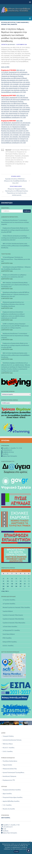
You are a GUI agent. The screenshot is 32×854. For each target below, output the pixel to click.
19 (16, 583)
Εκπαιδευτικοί (5, 24)
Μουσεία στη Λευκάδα (9, 809)
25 (12, 586)
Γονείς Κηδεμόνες (22, 22)
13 (20, 581)
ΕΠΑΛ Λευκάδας (7, 638)
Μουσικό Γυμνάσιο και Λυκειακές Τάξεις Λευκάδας (16, 607)
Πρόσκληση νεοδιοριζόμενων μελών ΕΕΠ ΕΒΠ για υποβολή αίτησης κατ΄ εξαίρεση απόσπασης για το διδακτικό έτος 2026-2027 (15, 294)
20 (20, 583)
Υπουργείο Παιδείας (8, 736)
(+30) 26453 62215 (7, 827)
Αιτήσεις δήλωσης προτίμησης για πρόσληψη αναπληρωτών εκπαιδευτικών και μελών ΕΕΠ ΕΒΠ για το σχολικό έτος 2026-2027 (15, 238)
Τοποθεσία (5, 831)
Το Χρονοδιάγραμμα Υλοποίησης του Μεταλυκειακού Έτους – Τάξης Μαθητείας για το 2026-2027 (15, 259)
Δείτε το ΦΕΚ (5, 67)
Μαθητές (14, 24)
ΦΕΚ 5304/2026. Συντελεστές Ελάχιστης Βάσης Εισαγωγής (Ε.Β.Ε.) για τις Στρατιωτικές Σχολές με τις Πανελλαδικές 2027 (15, 284)
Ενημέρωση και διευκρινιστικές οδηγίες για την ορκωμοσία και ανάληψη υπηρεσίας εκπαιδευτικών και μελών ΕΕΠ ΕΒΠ (15, 230)
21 (25, 583)
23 (3, 586)
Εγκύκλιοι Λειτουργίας (8, 22)
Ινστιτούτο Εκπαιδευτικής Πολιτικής (12, 740)
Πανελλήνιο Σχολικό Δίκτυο (10, 761)
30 (3, 589)
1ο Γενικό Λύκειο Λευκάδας (10, 626)
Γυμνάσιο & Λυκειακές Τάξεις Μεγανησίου (14, 622)
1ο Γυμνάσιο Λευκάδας (9, 599)
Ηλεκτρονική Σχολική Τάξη (10, 768)
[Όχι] (30, 848)
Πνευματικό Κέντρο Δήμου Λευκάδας (12, 797)
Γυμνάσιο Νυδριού (8, 611)
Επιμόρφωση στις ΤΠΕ (9, 780)
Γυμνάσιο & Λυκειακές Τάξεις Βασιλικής (13, 619)
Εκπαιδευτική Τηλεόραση (9, 776)
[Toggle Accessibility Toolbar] (29, 850)
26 (16, 586)
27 (20, 586)
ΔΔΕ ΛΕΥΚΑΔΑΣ (11, 44)
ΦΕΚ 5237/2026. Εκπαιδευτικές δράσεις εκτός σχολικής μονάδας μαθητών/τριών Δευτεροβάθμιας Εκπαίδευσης (15, 245)
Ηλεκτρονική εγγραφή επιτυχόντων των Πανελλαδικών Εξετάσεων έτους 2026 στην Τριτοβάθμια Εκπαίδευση (12, 304)
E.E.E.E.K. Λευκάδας (8, 645)
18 (12, 583)
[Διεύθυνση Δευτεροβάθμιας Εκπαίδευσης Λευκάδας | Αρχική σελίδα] (16, 10)
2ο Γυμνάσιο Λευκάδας (9, 603)
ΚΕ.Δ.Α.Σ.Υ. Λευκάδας (8, 747)
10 (7, 581)
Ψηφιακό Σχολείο (7, 765)
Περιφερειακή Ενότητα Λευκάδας (12, 789)
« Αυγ (3, 591)
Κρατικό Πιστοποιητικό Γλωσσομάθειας (13, 772)
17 (7, 583)
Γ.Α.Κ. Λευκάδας (7, 805)
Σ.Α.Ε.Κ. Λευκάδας (8, 751)
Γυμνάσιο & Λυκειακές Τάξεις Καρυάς (13, 615)
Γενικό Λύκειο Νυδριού (9, 634)
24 (7, 586)
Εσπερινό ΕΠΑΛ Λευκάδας (10, 641)
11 (12, 581)
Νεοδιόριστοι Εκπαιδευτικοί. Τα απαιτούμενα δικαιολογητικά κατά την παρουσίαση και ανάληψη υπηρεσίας (15, 222)
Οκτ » (7, 591)
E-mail (4, 829)
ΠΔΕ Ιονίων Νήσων (8, 744)
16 (3, 583)
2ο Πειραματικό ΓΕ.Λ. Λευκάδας (11, 630)
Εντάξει (16, 851)
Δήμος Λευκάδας (7, 793)
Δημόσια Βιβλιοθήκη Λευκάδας (11, 801)
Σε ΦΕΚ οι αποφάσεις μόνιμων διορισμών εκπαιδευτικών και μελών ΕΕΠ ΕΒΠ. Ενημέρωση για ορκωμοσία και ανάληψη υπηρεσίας (15, 325)
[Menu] (30, 2)
